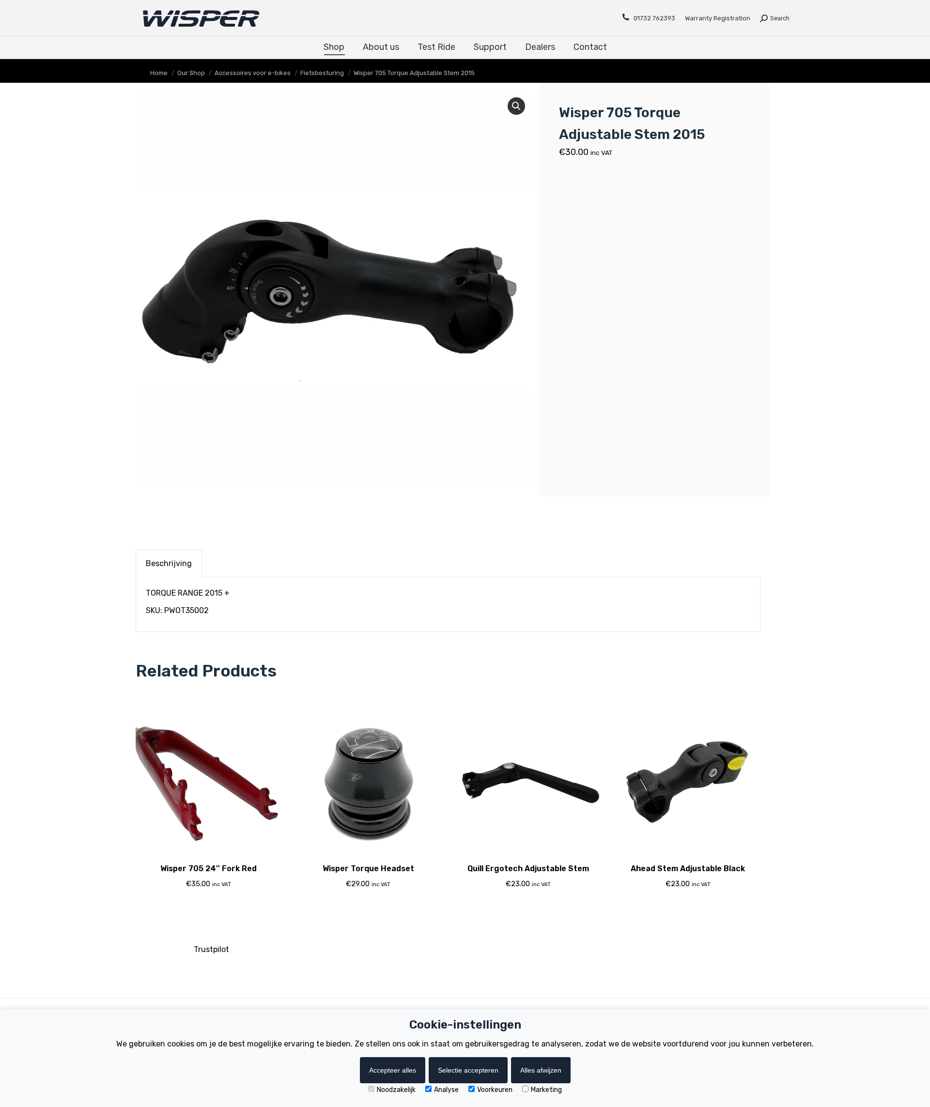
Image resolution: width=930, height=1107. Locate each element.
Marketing (546, 1090)
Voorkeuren (494, 1090)
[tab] (169, 563)
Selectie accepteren (468, 1070)
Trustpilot (211, 949)
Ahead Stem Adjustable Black (688, 868)
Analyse (446, 1090)
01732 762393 (654, 18)
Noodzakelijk (396, 1090)
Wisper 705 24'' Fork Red (208, 868)
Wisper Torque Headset (368, 868)
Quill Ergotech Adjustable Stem (528, 868)
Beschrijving (169, 563)
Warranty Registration (717, 18)
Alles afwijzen (540, 1070)
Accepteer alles (392, 1070)
